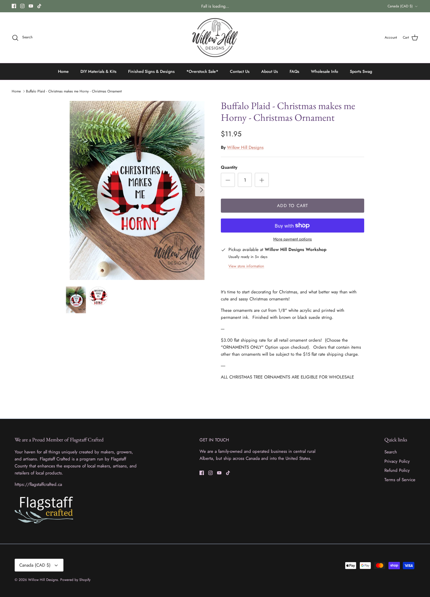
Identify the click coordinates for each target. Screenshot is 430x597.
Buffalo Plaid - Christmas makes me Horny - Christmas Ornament (74, 91)
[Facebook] (14, 6)
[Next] (201, 189)
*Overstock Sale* (202, 71)
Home (63, 71)
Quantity (229, 167)
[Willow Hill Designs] (215, 37)
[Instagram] (22, 6)
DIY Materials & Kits (98, 71)
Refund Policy (397, 470)
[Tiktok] (39, 6)
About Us (269, 71)
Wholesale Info (324, 71)
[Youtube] (31, 6)
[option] (137, 190)
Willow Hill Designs (245, 147)
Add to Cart (292, 205)
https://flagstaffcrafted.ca (38, 484)
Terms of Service (399, 479)
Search (390, 452)
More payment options (292, 239)
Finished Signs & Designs (151, 71)
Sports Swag (361, 71)
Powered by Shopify (75, 579)
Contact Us (240, 71)
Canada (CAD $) (400, 6)
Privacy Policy (397, 461)
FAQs (294, 71)
